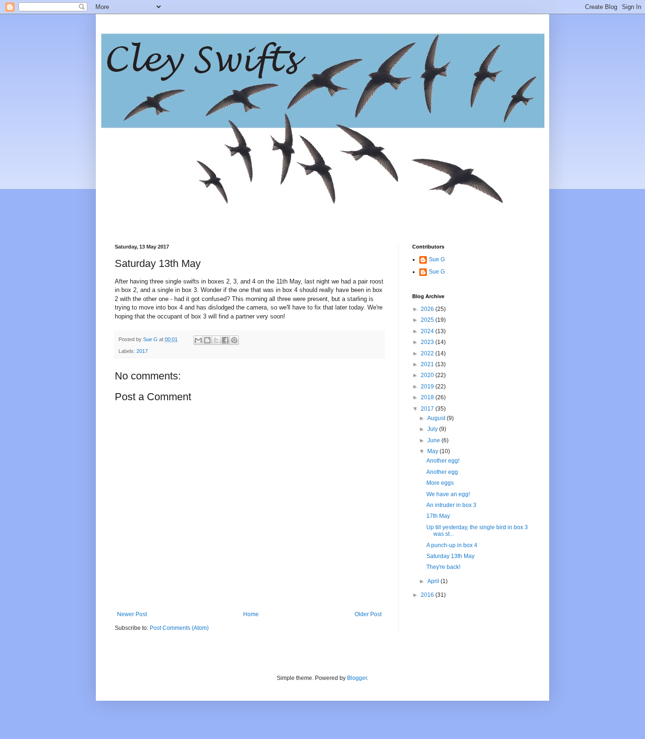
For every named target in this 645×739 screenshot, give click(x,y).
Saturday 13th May (450, 556)
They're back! (443, 567)
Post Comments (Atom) (179, 628)
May (433, 451)
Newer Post (132, 614)
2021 (428, 364)
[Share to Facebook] (225, 340)
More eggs (440, 483)
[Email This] (198, 340)
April (434, 581)
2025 (428, 320)
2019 (428, 386)
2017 (142, 351)
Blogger (357, 678)
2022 (428, 353)
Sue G (437, 259)
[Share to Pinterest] (234, 340)
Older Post (368, 614)
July (433, 429)
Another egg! (442, 460)
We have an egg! (448, 494)
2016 (428, 595)
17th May (438, 516)
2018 (428, 397)
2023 (428, 342)
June (434, 440)
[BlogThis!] (207, 340)
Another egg (442, 472)
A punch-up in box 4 (451, 545)
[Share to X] (216, 340)
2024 (428, 331)
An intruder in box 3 (451, 505)
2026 (428, 309)
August (437, 418)
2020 (428, 375)
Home (251, 614)
